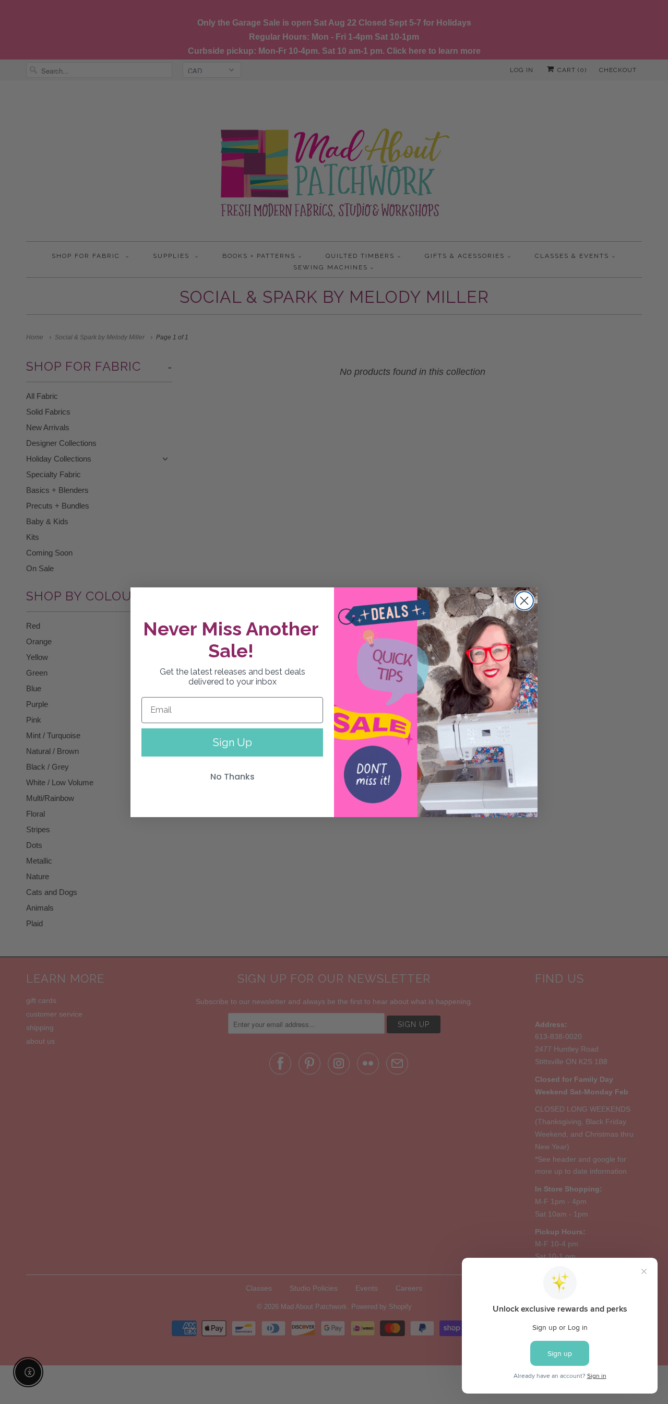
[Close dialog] (524, 601)
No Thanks (232, 777)
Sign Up (232, 742)
